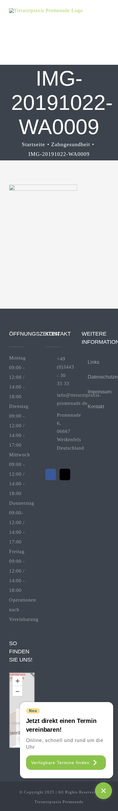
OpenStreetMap (17, 723)
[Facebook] (50, 474)
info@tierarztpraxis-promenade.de (65, 399)
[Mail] (65, 474)
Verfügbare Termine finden (60, 762)
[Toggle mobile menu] (106, 17)
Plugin (27, 742)
